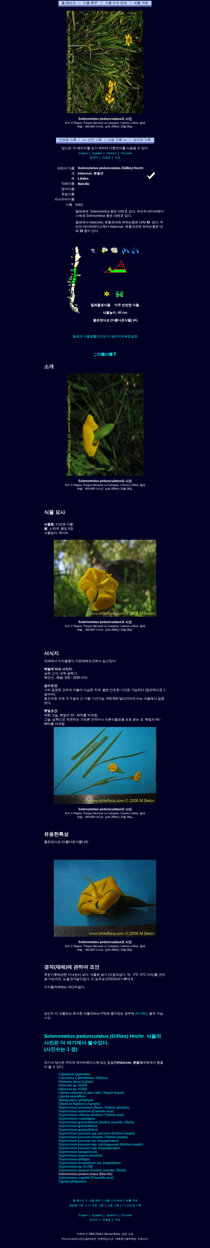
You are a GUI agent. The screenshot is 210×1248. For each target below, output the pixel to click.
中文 (117, 157)
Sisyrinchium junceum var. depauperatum (88, 1140)
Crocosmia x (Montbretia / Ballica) (82, 1078)
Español (97, 153)
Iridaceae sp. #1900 (72, 1089)
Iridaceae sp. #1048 (72, 1085)
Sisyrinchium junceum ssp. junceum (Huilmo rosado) (96, 1133)
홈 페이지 (78, 1200)
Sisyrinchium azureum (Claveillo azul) (86, 1111)
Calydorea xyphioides (74, 1074)
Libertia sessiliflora (72, 1096)
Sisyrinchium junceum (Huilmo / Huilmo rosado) (93, 1137)
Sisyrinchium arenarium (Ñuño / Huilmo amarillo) (93, 1107)
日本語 (106, 157)
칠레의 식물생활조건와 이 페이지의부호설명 (105, 336)
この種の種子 (105, 354)
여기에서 (141, 1013)
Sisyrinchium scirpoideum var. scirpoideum (89, 1163)
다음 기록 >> (115, 1205)
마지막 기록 (134, 1205)
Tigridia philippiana (72, 1181)
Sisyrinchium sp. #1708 (75, 1166)
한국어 (94, 157)
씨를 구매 (131, 1200)
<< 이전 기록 (96, 1205)
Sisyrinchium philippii (74, 1159)
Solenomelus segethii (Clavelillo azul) (86, 1177)
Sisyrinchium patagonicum (77, 1152)
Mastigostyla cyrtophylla (75, 1100)
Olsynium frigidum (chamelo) (79, 1104)
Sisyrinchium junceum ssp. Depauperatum (89, 1148)
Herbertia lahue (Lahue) (75, 1081)
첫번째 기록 (76, 1205)
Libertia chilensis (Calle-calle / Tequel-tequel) (91, 1092)
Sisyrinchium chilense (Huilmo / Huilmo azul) (91, 1115)
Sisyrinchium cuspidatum (76, 1118)
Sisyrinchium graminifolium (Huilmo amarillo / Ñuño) (96, 1122)
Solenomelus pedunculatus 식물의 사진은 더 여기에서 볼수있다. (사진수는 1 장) (102, 1042)
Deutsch (111, 153)
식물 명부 (94, 1200)
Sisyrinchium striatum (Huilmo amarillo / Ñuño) (92, 1170)
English (83, 153)
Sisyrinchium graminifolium (78, 1126)
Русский (126, 153)
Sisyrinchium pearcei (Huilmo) (80, 1155)
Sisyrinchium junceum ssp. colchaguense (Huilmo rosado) (100, 1144)
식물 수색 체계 (113, 1200)
